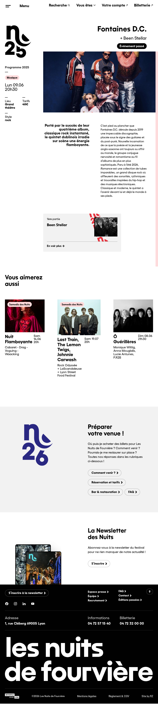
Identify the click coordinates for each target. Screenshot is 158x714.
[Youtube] (33, 604)
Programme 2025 (17, 67)
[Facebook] (7, 604)
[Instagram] (15, 604)
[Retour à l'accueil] (21, 43)
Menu (24, 6)
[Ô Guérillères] (133, 315)
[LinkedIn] (24, 604)
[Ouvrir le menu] (8, 6)
